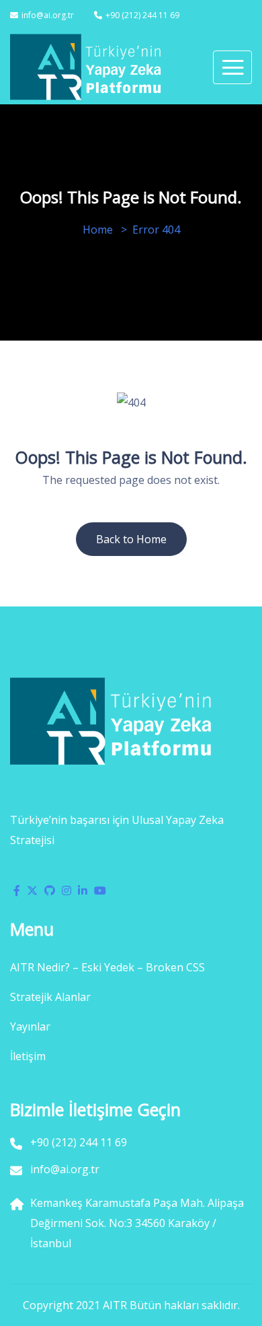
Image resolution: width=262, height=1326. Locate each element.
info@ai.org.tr (47, 15)
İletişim (28, 1056)
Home (98, 229)
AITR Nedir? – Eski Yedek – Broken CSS (107, 967)
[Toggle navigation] (232, 67)
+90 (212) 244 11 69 (142, 15)
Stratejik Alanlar (50, 996)
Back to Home (131, 539)
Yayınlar (30, 1026)
